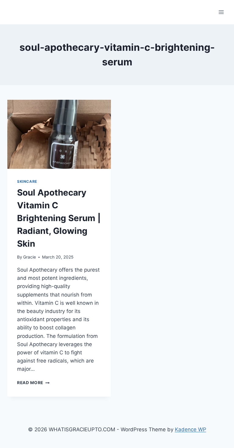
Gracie (29, 257)
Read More (33, 382)
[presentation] (59, 134)
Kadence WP (190, 429)
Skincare (27, 181)
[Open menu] (221, 12)
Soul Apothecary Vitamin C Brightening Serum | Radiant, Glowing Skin (59, 218)
